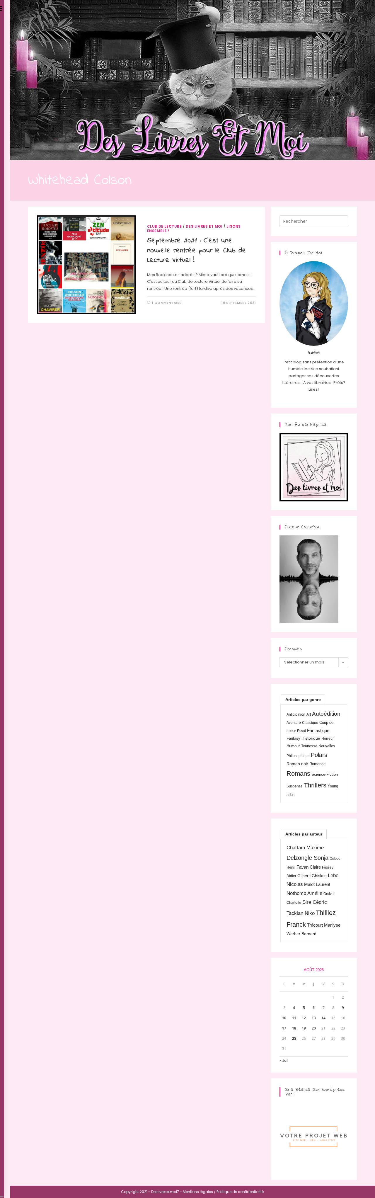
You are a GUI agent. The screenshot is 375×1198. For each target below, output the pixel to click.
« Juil (283, 1060)
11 (294, 1017)
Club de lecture (164, 226)
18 (294, 1028)
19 (304, 1028)
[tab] (303, 699)
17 (284, 1028)
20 (314, 1028)
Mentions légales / (199, 1191)
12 (304, 1017)
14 (323, 1017)
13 (314, 1017)
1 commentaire (166, 302)
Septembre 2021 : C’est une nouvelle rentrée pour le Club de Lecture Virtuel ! (196, 251)
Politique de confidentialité (240, 1191)
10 (284, 1017)
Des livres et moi (204, 226)
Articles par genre (303, 699)
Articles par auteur (303, 834)
